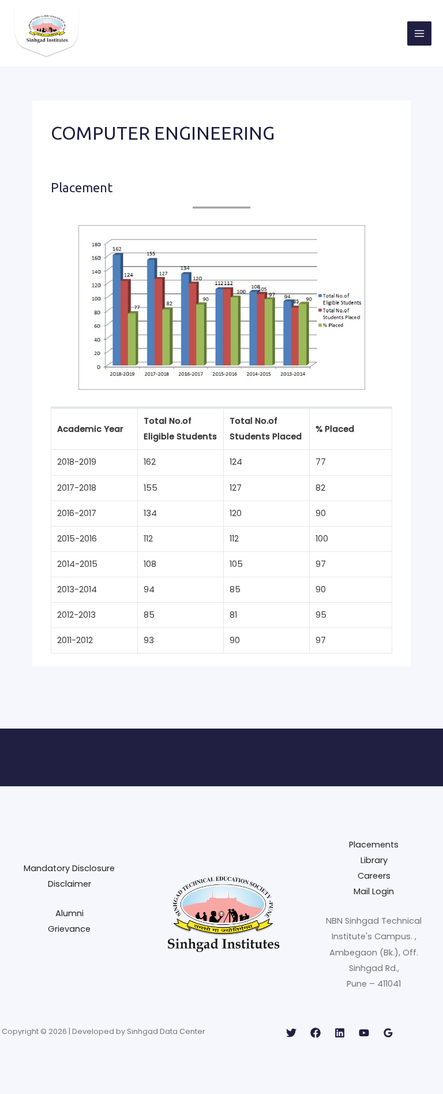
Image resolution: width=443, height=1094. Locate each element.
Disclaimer (69, 884)
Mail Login (374, 891)
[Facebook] (315, 1033)
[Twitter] (291, 1033)
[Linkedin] (340, 1033)
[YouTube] (364, 1033)
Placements (374, 844)
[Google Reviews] (388, 1033)
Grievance (69, 929)
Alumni (69, 913)
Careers (374, 876)
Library (374, 860)
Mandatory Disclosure (69, 868)
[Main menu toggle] (419, 33)
